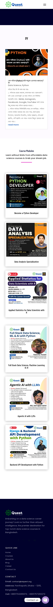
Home (8, 552)
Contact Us (10, 569)
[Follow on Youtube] (34, 540)
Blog (7, 562)
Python (25, 85)
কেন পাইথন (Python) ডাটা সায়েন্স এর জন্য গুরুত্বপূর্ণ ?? (25, 81)
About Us (9, 559)
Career (8, 566)
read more (13, 124)
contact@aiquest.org (21, 581)
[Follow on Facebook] (18, 540)
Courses (9, 556)
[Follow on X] (24, 540)
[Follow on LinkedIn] (29, 540)
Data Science (14, 85)
